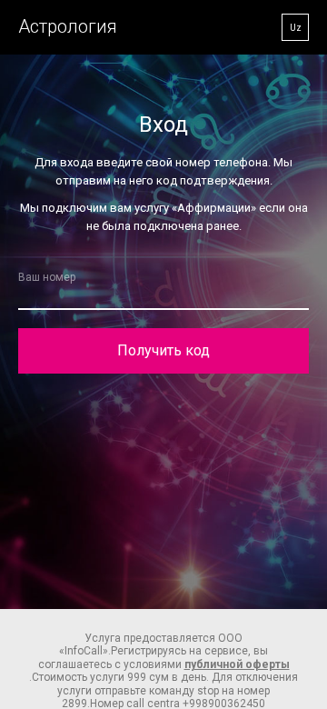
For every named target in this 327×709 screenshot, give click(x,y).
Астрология (67, 26)
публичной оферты (237, 664)
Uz (296, 28)
